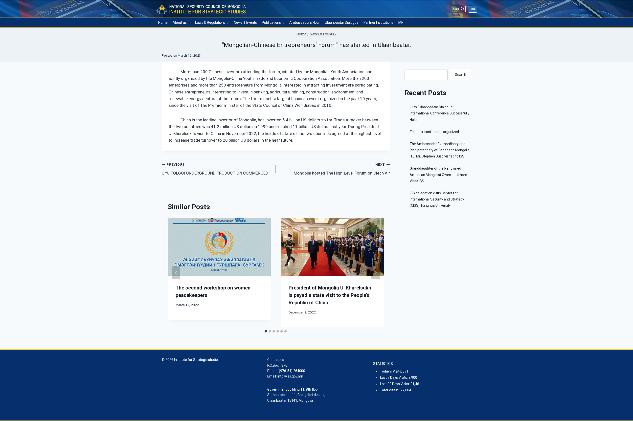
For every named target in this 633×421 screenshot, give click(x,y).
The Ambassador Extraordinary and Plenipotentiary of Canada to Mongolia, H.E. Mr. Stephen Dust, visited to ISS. (440, 150)
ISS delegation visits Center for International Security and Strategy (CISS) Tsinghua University (437, 199)
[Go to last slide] (176, 272)
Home (163, 22)
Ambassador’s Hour (304, 22)
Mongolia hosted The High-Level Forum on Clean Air (342, 169)
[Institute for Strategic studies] (201, 8)
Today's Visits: (391, 371)
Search (460, 75)
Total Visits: (389, 390)
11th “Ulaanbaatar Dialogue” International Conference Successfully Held (439, 113)
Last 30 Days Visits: (395, 384)
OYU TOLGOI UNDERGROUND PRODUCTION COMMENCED (215, 169)
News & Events (245, 22)
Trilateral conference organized (434, 132)
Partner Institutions (378, 22)
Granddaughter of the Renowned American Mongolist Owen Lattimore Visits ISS (438, 174)
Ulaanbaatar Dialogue (342, 22)
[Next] (375, 272)
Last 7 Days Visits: (394, 377)
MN (473, 9)
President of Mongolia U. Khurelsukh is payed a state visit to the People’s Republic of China (330, 295)
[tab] (266, 331)
